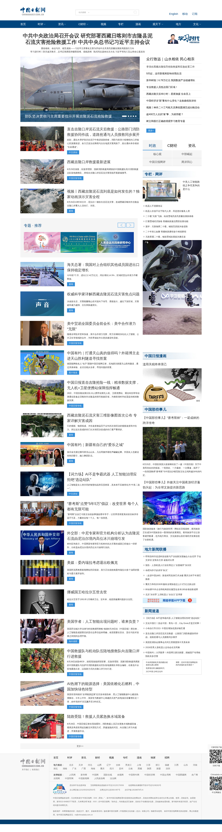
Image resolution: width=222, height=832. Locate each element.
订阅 (194, 13)
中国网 (95, 775)
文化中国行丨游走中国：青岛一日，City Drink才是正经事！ (173, 623)
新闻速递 (152, 611)
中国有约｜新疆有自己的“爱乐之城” (95, 445)
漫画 (138, 24)
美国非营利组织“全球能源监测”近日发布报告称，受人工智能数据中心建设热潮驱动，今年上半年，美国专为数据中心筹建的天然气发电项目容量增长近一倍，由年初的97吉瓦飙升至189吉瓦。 (103, 698)
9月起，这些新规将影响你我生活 (164, 73)
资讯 (61, 24)
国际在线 (108, 775)
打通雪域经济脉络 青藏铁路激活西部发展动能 (166, 221)
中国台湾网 (165, 775)
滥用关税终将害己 (155, 364)
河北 (90, 765)
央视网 (120, 775)
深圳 (168, 768)
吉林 (118, 765)
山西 (99, 765)
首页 (23, 24)
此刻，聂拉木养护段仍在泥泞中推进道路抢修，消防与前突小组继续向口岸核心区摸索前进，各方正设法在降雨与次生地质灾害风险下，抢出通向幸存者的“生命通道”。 (103, 143)
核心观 (157, 154)
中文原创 (73, 152)
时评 (40, 24)
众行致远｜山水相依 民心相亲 (170, 59)
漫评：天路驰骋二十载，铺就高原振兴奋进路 (166, 226)
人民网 (72, 775)
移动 (185, 13)
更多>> (80, 746)
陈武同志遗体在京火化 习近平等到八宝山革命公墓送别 (119, 51)
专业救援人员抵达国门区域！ (162, 87)
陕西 (149, 768)
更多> (151, 130)
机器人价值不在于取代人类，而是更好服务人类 (167, 211)
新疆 (158, 768)
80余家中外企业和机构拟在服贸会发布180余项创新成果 (171, 589)
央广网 (194, 775)
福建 (167, 765)
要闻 (71, 211)
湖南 (65, 768)
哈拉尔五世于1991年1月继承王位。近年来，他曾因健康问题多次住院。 (100, 599)
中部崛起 (187, 154)
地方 (178, 24)
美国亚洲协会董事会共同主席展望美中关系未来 (167, 642)
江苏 (148, 765)
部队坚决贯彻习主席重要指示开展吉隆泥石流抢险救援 (68, 116)
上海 (139, 765)
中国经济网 (149, 775)
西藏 (140, 768)
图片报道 (73, 372)
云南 (130, 768)
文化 (196, 24)
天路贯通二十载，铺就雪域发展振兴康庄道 (165, 237)
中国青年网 (134, 775)
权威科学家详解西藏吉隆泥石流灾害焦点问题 (103, 294)
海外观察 (73, 641)
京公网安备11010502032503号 (82, 790)
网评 (158, 174)
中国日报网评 (157, 161)
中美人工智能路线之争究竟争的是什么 (191, 185)
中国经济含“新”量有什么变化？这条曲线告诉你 (171, 100)
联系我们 (35, 770)
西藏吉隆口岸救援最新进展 (89, 162)
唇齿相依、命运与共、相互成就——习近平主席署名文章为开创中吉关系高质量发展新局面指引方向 (87, 48)
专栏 (121, 24)
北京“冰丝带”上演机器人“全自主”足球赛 (163, 594)
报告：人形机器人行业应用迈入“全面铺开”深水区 (168, 565)
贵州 (121, 768)
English (173, 13)
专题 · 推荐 (33, 225)
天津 (81, 765)
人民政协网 (99, 778)
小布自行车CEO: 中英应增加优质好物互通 (165, 628)
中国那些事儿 (155, 409)
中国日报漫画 (155, 356)
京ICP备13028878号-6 (134, 790)
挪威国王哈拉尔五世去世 (87, 592)
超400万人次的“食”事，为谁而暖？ (164, 114)
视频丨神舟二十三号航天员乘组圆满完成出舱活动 (172, 107)
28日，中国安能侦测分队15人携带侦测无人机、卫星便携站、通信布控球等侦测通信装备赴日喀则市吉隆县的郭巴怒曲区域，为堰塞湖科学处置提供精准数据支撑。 (103, 397)
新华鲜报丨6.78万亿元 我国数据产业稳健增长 (170, 80)
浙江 (158, 765)
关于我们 (25, 770)
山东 (186, 765)
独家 (153, 757)
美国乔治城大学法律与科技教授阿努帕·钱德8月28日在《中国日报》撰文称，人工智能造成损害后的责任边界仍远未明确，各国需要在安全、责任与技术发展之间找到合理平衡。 (103, 632)
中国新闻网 (84, 778)
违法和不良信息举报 (78, 785)
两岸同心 (187, 161)
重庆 (102, 768)
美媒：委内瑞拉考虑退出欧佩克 (92, 563)
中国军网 (69, 778)
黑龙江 (128, 765)
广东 (74, 768)
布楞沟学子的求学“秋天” (156, 570)
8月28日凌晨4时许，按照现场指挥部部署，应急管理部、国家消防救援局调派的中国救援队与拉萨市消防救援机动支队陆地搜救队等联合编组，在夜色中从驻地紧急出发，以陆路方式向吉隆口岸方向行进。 (103, 665)
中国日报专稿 (75, 178)
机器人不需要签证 (153, 206)
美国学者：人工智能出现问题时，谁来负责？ (103, 621)
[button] (124, 116)
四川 (112, 768)
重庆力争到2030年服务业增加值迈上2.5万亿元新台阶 (170, 584)
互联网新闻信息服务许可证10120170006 (107, 785)
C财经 (82, 24)
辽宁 (109, 765)
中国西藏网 (181, 775)
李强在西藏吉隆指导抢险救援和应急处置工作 (170, 66)
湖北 (55, 768)
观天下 (157, 24)
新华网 (84, 775)
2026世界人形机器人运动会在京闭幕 (162, 647)
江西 (176, 765)
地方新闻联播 (155, 549)
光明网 (56, 778)
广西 (84, 768)
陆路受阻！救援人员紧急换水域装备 (96, 716)
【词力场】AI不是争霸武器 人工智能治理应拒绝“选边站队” (172, 618)
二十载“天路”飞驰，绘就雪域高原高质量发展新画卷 (169, 216)
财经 (97, 757)
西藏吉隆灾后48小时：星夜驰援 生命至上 (168, 94)
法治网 (113, 778)
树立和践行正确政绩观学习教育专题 (165, 121)
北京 (71, 765)
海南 (93, 768)
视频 (103, 24)
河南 (195, 765)
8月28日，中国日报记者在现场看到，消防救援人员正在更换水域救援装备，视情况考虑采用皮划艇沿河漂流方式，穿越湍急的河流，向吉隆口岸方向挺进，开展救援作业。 (102, 727)
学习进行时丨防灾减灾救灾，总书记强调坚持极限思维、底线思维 (61, 51)
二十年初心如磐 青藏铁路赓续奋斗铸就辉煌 (165, 231)
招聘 (167, 757)
